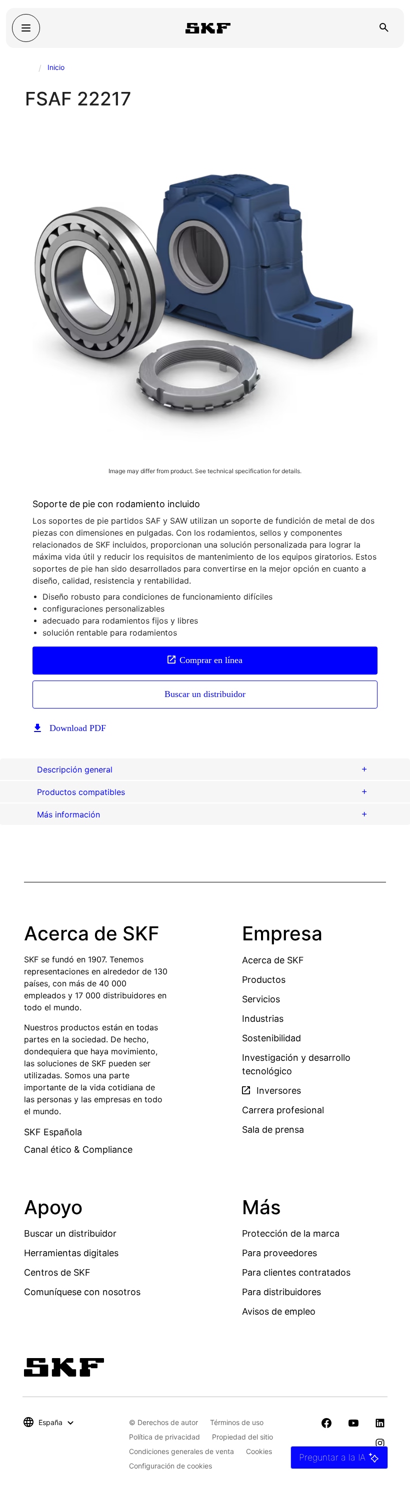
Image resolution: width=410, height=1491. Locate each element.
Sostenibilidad (271, 1038)
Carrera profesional (283, 1110)
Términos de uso (237, 1422)
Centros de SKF (57, 1272)
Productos (264, 979)
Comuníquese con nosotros (82, 1292)
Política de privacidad (164, 1437)
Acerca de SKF (273, 960)
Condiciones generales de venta (181, 1451)
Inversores (277, 1090)
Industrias (263, 1018)
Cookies (259, 1451)
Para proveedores (279, 1253)
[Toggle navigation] (26, 28)
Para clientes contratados (296, 1272)
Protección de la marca (291, 1233)
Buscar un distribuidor (205, 694)
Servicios (261, 999)
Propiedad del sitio (242, 1437)
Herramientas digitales (71, 1253)
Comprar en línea (211, 660)
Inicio (56, 67)
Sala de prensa (273, 1129)
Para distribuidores (281, 1292)
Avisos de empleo (279, 1311)
